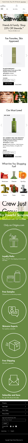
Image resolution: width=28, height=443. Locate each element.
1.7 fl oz (12, 80)
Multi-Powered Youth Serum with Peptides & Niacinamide (12, 70)
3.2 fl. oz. (6, 80)
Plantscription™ (8, 68)
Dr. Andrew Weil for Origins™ (13, 138)
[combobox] (5, 431)
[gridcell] (14, 245)
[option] (14, 16)
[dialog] (17, 5)
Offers (24, 9)
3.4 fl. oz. (12, 152)
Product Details (18, 84)
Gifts (7, 9)
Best (15, 9)
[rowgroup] (14, 310)
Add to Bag (8, 83)
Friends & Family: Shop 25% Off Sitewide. (11, 2)
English (12, 431)
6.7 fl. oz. (6, 152)
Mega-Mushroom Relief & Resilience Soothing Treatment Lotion (13, 140)
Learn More (23, 2)
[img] (11, 426)
